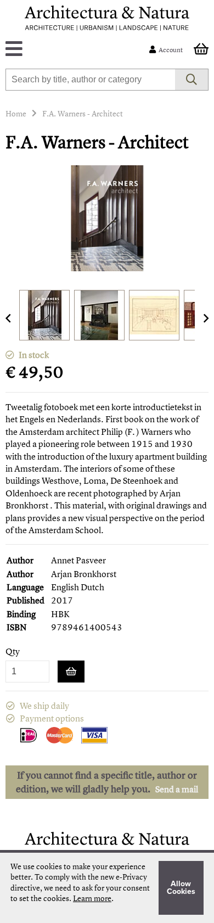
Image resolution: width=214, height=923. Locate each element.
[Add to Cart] (71, 672)
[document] (107, 888)
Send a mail (176, 789)
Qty (12, 651)
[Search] (192, 80)
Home (15, 113)
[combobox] (90, 80)
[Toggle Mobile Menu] (79, 49)
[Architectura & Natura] (107, 18)
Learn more (92, 898)
